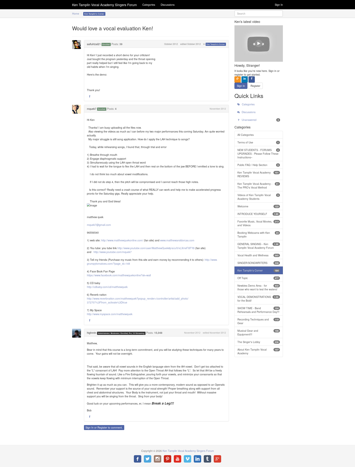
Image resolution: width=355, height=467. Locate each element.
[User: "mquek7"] (77, 109)
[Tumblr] (207, 459)
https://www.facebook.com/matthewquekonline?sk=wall (119, 275)
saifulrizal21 (94, 44)
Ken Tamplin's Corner (216, 44)
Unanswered (260, 120)
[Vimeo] (187, 459)
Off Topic (258, 278)
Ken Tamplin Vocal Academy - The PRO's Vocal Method (258, 185)
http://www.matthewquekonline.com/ (122, 240)
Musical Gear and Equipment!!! (258, 332)
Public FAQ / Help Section (258, 165)
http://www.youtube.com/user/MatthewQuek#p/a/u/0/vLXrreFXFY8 (156, 248)
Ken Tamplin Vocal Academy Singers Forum (104, 4)
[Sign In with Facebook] (251, 79)
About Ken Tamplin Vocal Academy (258, 351)
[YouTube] (177, 459)
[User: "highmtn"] (77, 333)
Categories (148, 4)
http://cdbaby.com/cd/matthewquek (107, 287)
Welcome (258, 206)
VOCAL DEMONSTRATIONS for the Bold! (258, 298)
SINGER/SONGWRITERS (258, 263)
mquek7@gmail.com (99, 225)
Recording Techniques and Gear (258, 321)
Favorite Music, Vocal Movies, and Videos (258, 223)
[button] (89, 96)
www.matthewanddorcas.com (177, 240)
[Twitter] (147, 459)
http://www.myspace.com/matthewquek (109, 314)
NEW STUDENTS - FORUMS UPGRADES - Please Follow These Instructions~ (258, 153)
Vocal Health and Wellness (258, 255)
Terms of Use (258, 142)
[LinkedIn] (197, 459)
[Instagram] (157, 459)
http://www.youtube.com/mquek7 (113, 252)
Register (102, 427)
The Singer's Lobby (258, 342)
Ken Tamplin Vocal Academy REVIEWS (258, 174)
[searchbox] (259, 13)
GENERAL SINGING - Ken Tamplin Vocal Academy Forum (258, 245)
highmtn (91, 332)
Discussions (168, 4)
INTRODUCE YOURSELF (258, 214)
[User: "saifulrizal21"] (77, 44)
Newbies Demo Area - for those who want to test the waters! (258, 287)
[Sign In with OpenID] (237, 79)
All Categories (245, 135)
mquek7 (91, 109)
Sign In (279, 4)
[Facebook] (137, 459)
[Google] (217, 459)
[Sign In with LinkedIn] (244, 79)
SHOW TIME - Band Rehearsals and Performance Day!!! (258, 310)
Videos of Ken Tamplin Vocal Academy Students (258, 197)
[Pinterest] (167, 459)
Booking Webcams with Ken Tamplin (258, 234)
